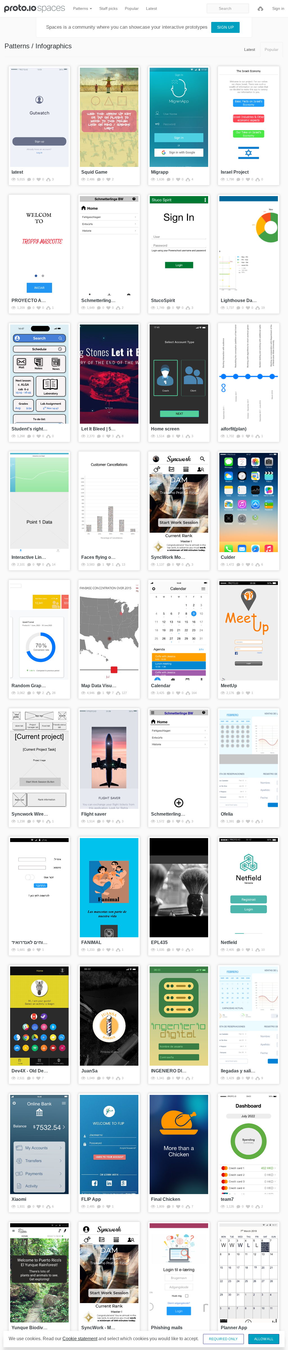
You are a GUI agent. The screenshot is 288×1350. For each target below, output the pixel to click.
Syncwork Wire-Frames (36, 814)
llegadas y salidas (240, 1070)
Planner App (234, 1327)
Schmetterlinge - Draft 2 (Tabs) (113, 300)
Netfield (229, 942)
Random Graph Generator (39, 685)
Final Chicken (165, 1199)
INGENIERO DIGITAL (173, 1070)
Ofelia (227, 814)
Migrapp (159, 172)
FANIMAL (91, 942)
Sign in (278, 8)
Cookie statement (79, 1338)
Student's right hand (33, 428)
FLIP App (91, 1199)
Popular (132, 8)
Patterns (81, 8)
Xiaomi (19, 1199)
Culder (228, 557)
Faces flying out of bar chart (111, 557)
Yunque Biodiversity (33, 1327)
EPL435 (159, 942)
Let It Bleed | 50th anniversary (112, 428)
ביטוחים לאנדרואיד (31, 942)
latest (17, 172)
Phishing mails (167, 1327)
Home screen (165, 428)
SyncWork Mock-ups (173, 557)
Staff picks (108, 8)
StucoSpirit (163, 300)
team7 (227, 1199)
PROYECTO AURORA (35, 300)
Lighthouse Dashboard (245, 300)
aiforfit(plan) (233, 428)
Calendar (160, 685)
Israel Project (235, 172)
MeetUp (229, 685)
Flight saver (93, 814)
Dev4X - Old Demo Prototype (42, 1070)
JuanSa (89, 1070)
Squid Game (94, 172)
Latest (151, 8)
